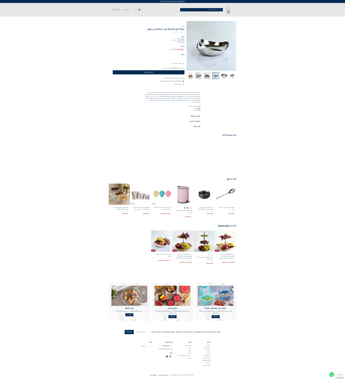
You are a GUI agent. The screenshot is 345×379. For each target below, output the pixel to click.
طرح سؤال (197, 126)
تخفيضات (208, 350)
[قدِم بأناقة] (129, 296)
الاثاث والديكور (206, 358)
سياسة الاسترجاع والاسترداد (184, 355)
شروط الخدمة (153, 375)
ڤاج (182, 32)
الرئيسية (182, 26)
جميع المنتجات (206, 348)
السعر (182, 46)
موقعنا (189, 350)
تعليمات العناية (195, 116)
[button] (135, 9)
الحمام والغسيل (206, 360)
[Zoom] (211, 46)
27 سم (173, 40)
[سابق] (187, 75)
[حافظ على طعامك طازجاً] (216, 296)
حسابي (189, 358)
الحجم (182, 36)
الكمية (182, 54)
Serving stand (224, 226)
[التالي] (235, 75)
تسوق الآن (215, 316)
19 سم (180, 40)
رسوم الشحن (175, 68)
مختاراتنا (208, 353)
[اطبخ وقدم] (172, 296)
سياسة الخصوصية (163, 375)
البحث (190, 348)
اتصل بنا (189, 353)
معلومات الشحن (194, 121)
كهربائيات (208, 363)
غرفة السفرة (207, 355)
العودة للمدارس (206, 365)
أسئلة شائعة (188, 345)
